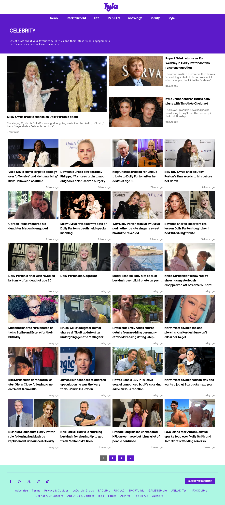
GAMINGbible (157, 490)
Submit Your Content (200, 481)
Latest (112, 496)
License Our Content (49, 496)
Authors (157, 496)
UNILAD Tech (179, 490)
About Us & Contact (80, 496)
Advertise (21, 490)
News (54, 18)
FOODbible (199, 490)
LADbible (104, 490)
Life (96, 18)
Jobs (101, 496)
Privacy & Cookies (56, 490)
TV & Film (113, 18)
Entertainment (76, 18)
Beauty (155, 18)
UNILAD (119, 490)
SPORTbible (136, 490)
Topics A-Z (141, 496)
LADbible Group (83, 490)
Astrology (135, 18)
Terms (36, 490)
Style (171, 18)
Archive (125, 496)
